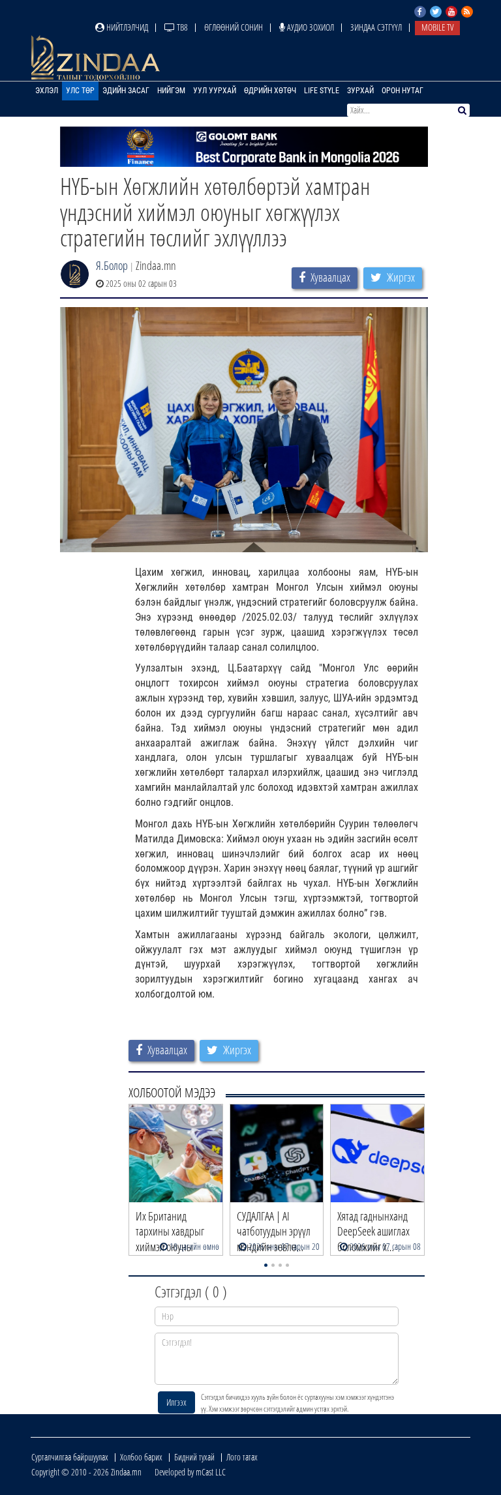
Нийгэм (171, 90)
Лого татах (242, 1457)
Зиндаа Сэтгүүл (376, 27)
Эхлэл (46, 90)
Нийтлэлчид (126, 27)
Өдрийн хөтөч (270, 90)
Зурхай (360, 90)
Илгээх (176, 1402)
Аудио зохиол (309, 27)
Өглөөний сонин (233, 27)
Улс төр (80, 90)
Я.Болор (112, 265)
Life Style (321, 90)
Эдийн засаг (125, 90)
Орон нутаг (402, 90)
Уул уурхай (214, 90)
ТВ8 (181, 27)
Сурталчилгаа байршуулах (69, 1457)
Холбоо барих (141, 1457)
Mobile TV (437, 27)
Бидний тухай (194, 1457)
